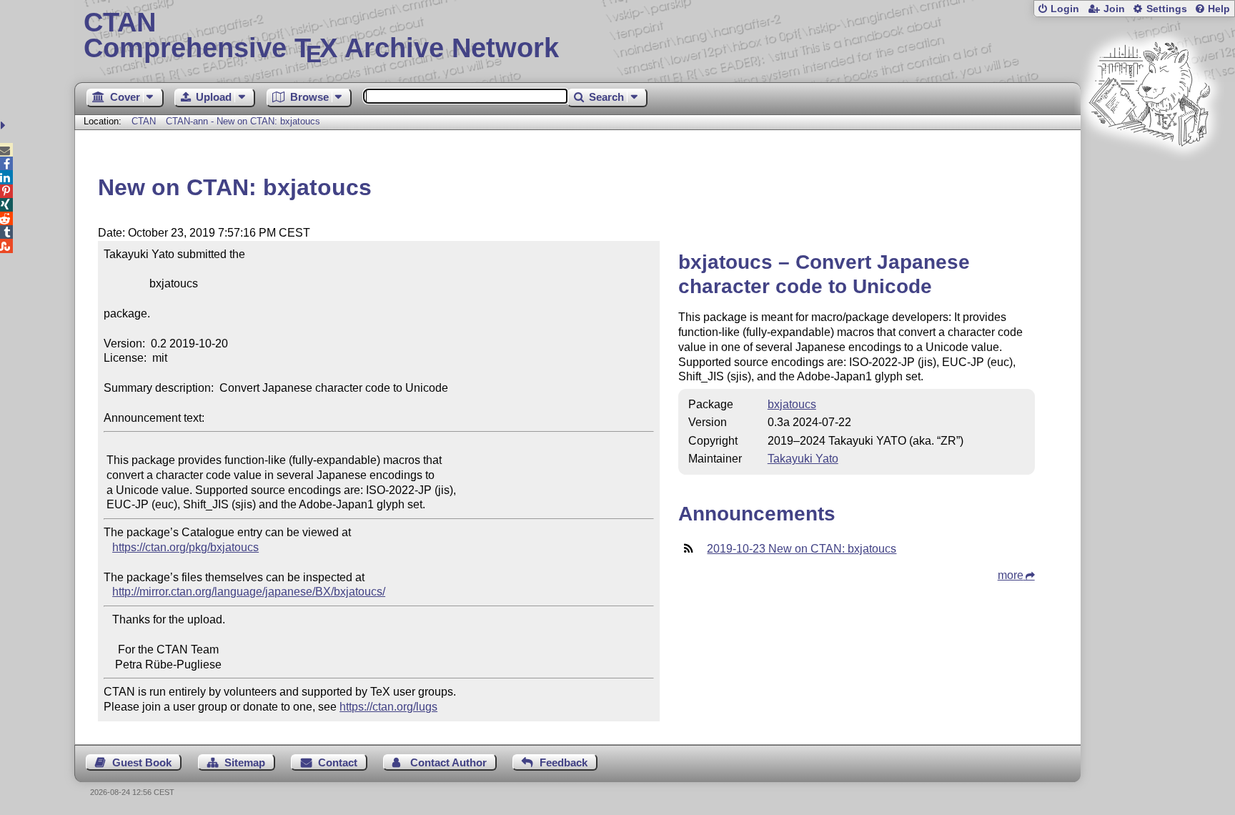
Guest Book (142, 762)
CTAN (144, 121)
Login (1065, 9)
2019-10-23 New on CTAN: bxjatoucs (801, 549)
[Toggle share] (5, 125)
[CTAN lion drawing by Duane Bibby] (1149, 173)
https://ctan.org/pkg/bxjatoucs (185, 547)
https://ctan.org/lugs (388, 707)
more (1010, 575)
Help (1219, 9)
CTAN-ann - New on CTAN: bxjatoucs (243, 121)
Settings (1166, 9)
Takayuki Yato (803, 459)
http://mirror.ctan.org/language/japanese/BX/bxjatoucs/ (248, 592)
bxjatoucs (792, 404)
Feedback (563, 762)
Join (1114, 9)
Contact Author (448, 762)
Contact (337, 762)
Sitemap (244, 762)
